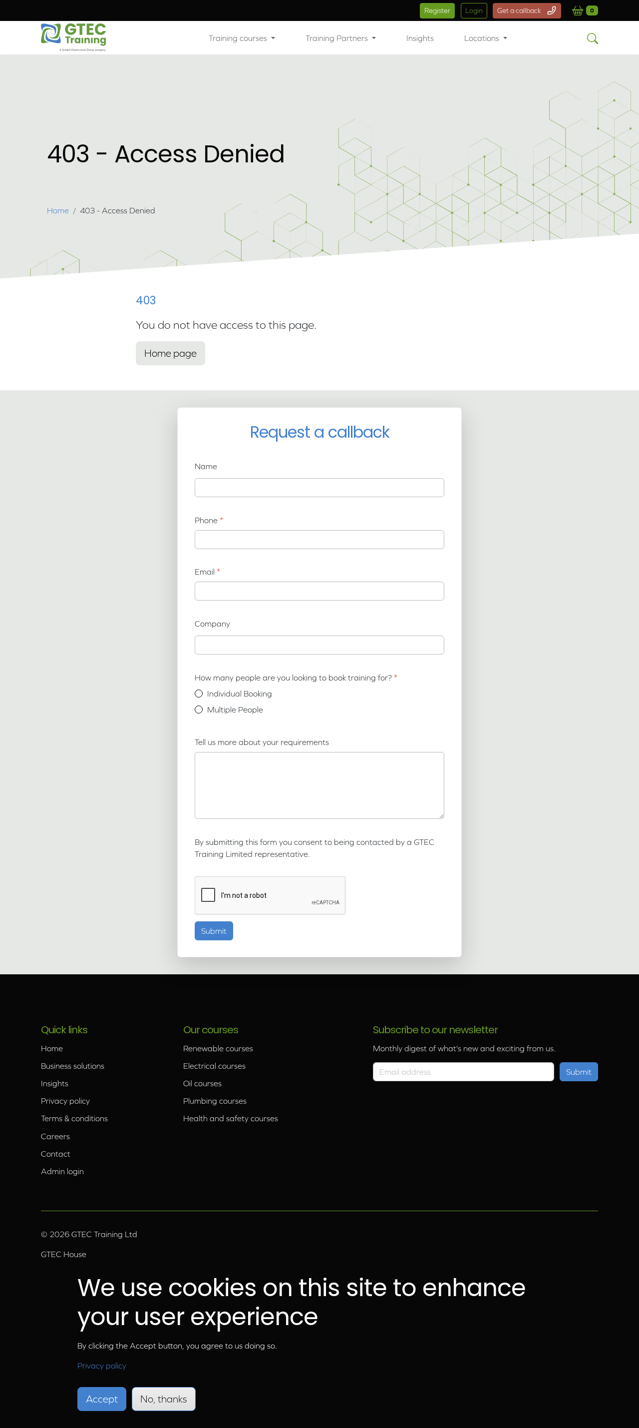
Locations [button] (482, 37)
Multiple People (235, 709)
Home (58, 210)
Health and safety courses (230, 1118)
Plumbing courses (215, 1100)
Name (206, 466)
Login (474, 10)
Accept (102, 1399)
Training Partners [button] (338, 37)
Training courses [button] (239, 37)
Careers (55, 1136)
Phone (206, 520)
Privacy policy (65, 1100)
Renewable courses (218, 1048)
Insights (420, 37)
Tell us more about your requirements (262, 741)
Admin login (62, 1171)
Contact (55, 1153)
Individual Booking (239, 693)
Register (437, 10)
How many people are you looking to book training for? (294, 677)
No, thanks (163, 1399)
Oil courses (202, 1083)
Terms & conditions (74, 1118)
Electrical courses (214, 1065)
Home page (170, 353)
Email (205, 571)
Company (212, 623)
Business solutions (72, 1065)
